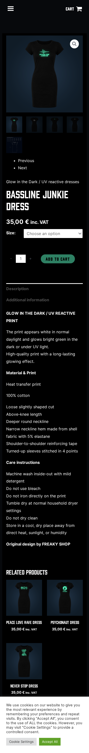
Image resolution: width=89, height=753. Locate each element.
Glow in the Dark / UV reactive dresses (42, 181)
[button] (74, 43)
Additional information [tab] (27, 299)
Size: (11, 232)
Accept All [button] (50, 742)
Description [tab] (17, 288)
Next (22, 167)
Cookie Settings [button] (21, 742)
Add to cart (58, 258)
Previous (26, 160)
